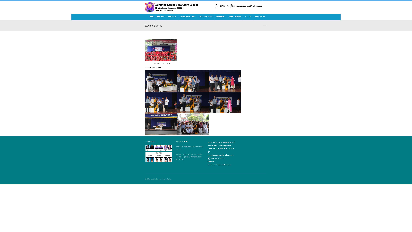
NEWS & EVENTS (235, 17)
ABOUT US (172, 17)
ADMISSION (220, 17)
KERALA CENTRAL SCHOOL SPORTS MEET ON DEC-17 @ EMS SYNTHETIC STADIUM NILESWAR (189, 157)
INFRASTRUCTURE (206, 17)
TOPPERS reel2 (151, 149)
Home (264, 25)
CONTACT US (260, 17)
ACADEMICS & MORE (187, 17)
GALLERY (248, 17)
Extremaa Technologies (163, 179)
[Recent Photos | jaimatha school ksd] (171, 7)
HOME (151, 17)
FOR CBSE (160, 17)
